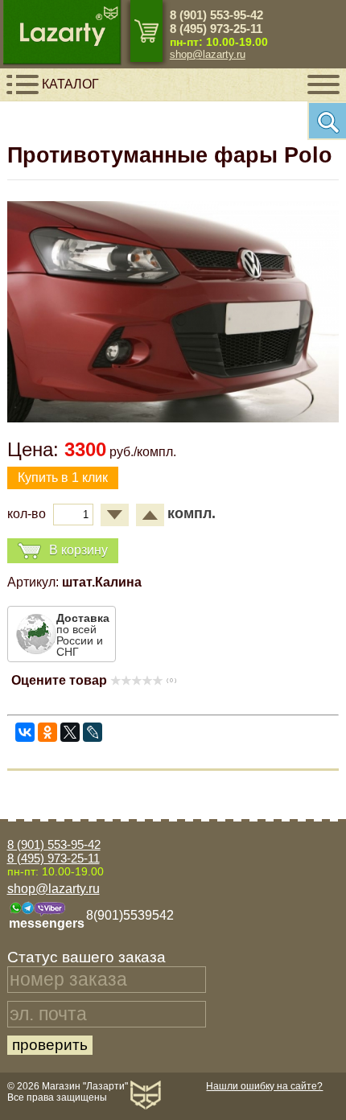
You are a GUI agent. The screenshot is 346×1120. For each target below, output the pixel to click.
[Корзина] (146, 31)
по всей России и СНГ (82, 634)
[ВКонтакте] (25, 732)
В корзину (78, 550)
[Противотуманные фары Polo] (173, 418)
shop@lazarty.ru (207, 54)
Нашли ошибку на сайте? (264, 1086)
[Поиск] (326, 120)
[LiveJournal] (92, 732)
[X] (70, 732)
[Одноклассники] (47, 732)
